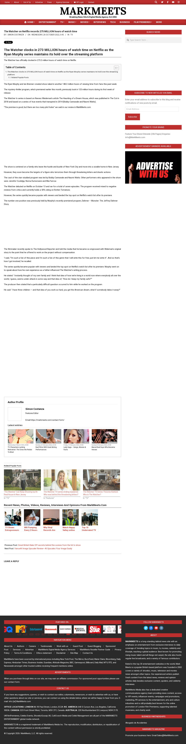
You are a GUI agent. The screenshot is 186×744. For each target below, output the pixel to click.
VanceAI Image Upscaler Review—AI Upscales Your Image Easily (43, 548)
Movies (58, 442)
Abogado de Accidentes (136, 723)
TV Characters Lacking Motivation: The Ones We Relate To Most (20, 449)
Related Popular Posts (20, 77)
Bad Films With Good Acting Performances (46, 448)
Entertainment (112, 442)
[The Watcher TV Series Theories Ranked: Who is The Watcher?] (101, 479)
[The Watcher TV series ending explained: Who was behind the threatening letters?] (62, 479)
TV (71, 35)
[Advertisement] (62, 117)
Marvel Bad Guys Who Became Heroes (103, 448)
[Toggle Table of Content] (115, 68)
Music (87, 442)
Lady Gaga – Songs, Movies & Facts (75, 448)
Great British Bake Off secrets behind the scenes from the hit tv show (49, 545)
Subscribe (132, 117)
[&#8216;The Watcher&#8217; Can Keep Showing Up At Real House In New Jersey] (22, 479)
